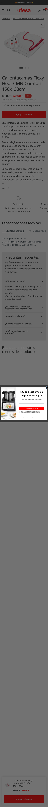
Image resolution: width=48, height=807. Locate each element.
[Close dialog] (47, 388)
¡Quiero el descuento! (32, 408)
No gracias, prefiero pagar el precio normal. (31, 417)
